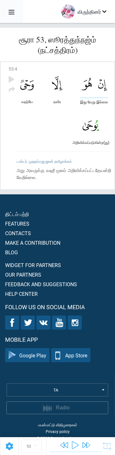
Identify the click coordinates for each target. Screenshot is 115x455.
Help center (21, 293)
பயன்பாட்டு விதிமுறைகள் (57, 424)
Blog (11, 252)
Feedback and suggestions (41, 284)
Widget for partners (33, 265)
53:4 (13, 69)
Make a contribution (32, 242)
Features (17, 223)
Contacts (18, 233)
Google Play (32, 355)
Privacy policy (58, 431)
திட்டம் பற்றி (17, 214)
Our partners (23, 274)
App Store (76, 355)
